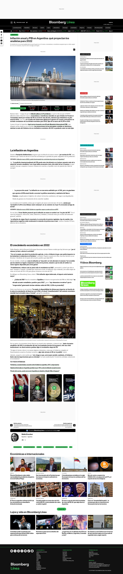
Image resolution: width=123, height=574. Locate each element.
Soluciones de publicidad (94, 567)
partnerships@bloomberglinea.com (96, 563)
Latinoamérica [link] (56, 27)
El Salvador (38, 566)
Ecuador (38, 561)
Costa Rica (38, 565)
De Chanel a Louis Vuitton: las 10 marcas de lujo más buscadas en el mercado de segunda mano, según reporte (100, 533)
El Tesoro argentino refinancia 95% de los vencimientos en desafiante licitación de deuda (22, 502)
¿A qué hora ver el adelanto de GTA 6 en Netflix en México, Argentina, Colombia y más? (74, 533)
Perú (37, 560)
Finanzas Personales (67, 558)
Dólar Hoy (65, 554)
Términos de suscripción (94, 554)
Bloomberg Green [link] (98, 27)
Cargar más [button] (61, 509)
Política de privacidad (93, 553)
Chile (37, 559)
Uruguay (38, 564)
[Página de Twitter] (15, 551)
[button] (74, 50)
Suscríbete (91, 552)
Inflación (39, 447)
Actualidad (65, 555)
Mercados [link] (35, 27)
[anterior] (11, 425)
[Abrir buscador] (14, 22)
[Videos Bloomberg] (96, 262)
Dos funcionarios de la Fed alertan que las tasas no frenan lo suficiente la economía (48, 477)
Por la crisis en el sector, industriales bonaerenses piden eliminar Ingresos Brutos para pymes (23, 426)
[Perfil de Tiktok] (28, 551)
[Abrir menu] (11, 22)
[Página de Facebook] (11, 551)
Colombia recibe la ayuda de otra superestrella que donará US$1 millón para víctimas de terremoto (22, 533)
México (38, 554)
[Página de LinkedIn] (25, 551)
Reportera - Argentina (27, 436)
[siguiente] (74, 425)
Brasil (37, 553)
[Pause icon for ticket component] (11, 31)
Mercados (65, 553)
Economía (65, 552)
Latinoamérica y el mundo (41, 552)
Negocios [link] (82, 27)
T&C (90, 557)
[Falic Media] (104, 24)
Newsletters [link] (26, 27)
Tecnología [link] (65, 27)
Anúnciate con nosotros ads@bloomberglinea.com (99, 564)
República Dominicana (41, 568)
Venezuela (38, 558)
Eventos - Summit (92, 562)
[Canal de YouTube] (18, 551)
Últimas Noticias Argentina (29, 447)
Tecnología (91, 555)
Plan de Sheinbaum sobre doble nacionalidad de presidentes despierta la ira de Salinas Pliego (22, 477)
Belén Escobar (15, 103)
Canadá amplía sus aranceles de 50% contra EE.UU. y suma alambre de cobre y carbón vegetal (48, 502)
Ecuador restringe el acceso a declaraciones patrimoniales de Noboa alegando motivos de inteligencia (90, 121)
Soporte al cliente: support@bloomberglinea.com (99, 566)
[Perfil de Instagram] (21, 551)
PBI (70, 447)
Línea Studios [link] (73, 27)
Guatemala (38, 569)
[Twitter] (25, 440)
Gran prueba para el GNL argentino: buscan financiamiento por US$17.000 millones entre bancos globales (63, 426)
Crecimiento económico (48, 447)
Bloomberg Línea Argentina (61, 447)
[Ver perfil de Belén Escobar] (16, 437)
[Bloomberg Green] (96, 284)
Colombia (38, 557)
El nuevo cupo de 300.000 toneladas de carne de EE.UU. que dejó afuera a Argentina (73, 502)
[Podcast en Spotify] (32, 551)
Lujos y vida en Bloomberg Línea (28, 512)
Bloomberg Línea (17, 447)
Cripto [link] (48, 27)
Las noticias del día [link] (17, 27)
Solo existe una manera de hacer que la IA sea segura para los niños (95, 253)
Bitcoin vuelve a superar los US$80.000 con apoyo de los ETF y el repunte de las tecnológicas (99, 477)
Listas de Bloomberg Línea (68, 560)
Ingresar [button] (111, 22)
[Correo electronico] (23, 440)
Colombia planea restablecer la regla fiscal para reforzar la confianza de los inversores (73, 477)
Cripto (64, 557)
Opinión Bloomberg (86, 244)
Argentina (14, 34)
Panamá (38, 563)
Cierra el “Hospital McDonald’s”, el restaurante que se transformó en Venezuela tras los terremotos (98, 502)
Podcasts (65, 559)
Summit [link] (42, 27)
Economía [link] (108, 27)
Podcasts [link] (89, 27)
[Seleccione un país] (26, 22)
